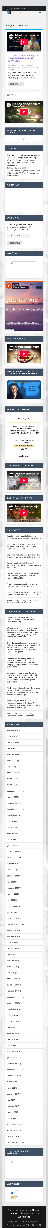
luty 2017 (11, 1118)
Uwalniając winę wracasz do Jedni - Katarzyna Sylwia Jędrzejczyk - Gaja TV (24, 674)
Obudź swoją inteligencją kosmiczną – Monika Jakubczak (20, 714)
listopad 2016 (13, 1136)
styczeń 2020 (12, 906)
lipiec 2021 (11, 821)
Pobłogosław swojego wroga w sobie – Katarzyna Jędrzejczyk (23, 635)
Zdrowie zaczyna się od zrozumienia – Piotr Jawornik (23, 58)
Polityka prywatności (18, 1225)
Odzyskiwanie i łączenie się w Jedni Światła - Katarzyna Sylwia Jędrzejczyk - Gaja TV (23, 645)
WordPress (24, 1216)
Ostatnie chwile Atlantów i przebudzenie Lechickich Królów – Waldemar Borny (21, 619)
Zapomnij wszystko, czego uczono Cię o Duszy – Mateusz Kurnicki (23, 556)
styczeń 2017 (12, 1124)
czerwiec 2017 (13, 1094)
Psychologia (21, 67)
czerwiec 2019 (13, 948)
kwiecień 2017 (13, 1106)
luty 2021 (11, 839)
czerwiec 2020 (13, 876)
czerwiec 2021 (13, 827)
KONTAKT (36, 1225)
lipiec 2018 (11, 1015)
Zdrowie (11, 69)
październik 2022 (14, 791)
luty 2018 (11, 1045)
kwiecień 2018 (13, 1033)
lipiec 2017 (11, 1088)
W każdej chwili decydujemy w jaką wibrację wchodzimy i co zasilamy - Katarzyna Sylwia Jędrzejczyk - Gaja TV (24, 630)
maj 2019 (11, 954)
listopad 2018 (13, 991)
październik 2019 (14, 924)
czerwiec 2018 (13, 1021)
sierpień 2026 (12, 730)
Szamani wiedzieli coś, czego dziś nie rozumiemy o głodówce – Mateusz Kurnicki (23, 575)
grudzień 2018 (13, 985)
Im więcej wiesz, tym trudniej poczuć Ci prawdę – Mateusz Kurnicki (24, 593)
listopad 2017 (13, 1063)
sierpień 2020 (12, 863)
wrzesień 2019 (13, 930)
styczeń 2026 (12, 773)
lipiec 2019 (11, 942)
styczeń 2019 (12, 979)
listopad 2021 (13, 803)
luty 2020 (11, 900)
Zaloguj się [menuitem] (7, 8)
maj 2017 (11, 1100)
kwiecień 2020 (13, 888)
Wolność (29, 67)
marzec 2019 (12, 967)
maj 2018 (11, 1027)
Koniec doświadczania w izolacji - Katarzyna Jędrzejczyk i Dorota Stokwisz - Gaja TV (21, 660)
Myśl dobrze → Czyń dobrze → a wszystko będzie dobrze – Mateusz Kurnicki (22, 546)
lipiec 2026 (11, 736)
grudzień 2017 (13, 1057)
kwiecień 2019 (13, 960)
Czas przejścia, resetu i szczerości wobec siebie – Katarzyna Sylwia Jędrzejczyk (22, 649)
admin (21, 65)
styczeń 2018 (12, 1051)
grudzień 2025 (13, 779)
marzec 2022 (12, 797)
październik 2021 (14, 809)
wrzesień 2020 (13, 857)
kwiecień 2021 (13, 833)
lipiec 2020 (11, 869)
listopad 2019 (13, 918)
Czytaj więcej (16, 84)
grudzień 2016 (13, 1130)
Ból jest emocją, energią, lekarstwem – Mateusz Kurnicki (23, 601)
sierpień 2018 (12, 1009)
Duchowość (12, 67)
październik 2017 (14, 1069)
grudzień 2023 (13, 785)
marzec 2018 (12, 1039)
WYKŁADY (36, 67)
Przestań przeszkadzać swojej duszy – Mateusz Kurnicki (23, 585)
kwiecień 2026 (13, 754)
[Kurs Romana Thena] (24, 389)
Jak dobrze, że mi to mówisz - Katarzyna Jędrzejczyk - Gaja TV (21, 701)
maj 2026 (11, 748)
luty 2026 (11, 766)
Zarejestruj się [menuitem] (19, 8)
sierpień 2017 (12, 1082)
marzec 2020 (12, 894)
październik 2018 (14, 997)
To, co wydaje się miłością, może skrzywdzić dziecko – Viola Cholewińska (24, 564)
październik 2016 (14, 1142)
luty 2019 (11, 973)
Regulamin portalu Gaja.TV (23, 1221)
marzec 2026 (12, 760)
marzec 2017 (12, 1112)
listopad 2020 (13, 851)
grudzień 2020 (13, 845)
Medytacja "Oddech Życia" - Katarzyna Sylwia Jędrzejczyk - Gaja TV (23, 689)
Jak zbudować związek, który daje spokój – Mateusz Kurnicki (21, 537)
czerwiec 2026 (13, 742)
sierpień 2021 (12, 815)
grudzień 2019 (13, 912)
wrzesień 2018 (13, 1003)
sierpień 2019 (12, 936)
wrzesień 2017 (13, 1076)
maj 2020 (11, 882)
